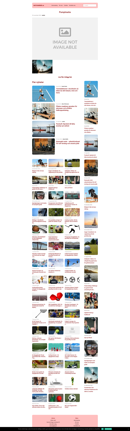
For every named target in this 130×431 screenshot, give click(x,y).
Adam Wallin (65, 139)
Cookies (66, 5)
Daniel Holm (64, 86)
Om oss (61, 5)
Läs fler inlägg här (65, 77)
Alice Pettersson (65, 104)
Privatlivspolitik (108, 428)
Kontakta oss (72, 5)
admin (43, 15)
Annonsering (55, 5)
